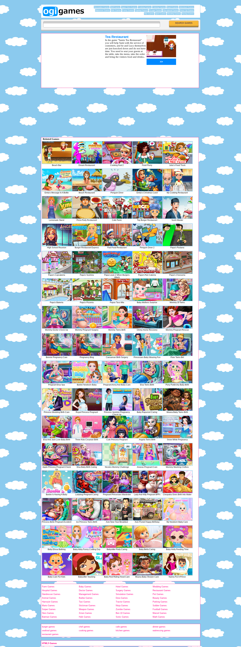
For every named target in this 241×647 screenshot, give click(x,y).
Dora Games (122, 598)
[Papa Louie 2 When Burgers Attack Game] (117, 262)
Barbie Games (85, 598)
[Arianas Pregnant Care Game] (147, 454)
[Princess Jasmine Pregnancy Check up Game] (117, 399)
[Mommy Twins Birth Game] (117, 317)
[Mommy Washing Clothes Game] (177, 454)
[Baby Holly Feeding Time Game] (177, 536)
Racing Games (188, 14)
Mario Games (48, 605)
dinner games (159, 626)
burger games (48, 626)
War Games (149, 14)
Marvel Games (160, 613)
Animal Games (49, 598)
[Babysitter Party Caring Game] (117, 536)
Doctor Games (86, 590)
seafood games (49, 630)
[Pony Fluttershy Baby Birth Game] (177, 372)
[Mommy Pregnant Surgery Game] (87, 317)
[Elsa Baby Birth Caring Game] (87, 454)
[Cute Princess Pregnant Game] (117, 427)
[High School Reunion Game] (57, 234)
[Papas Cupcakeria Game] (57, 262)
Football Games (160, 609)
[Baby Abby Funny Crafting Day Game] (87, 536)
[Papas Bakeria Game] (57, 289)
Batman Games (49, 617)
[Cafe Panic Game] (117, 207)
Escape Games (155, 10)
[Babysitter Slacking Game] (87, 564)
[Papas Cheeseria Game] (177, 262)
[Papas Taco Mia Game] (117, 289)
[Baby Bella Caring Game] (147, 536)
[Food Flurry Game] (147, 152)
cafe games (121, 626)
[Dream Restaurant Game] (87, 152)
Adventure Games (186, 7)
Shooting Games (174, 14)
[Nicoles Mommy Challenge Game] (117, 454)
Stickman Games (87, 605)
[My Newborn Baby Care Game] (177, 509)
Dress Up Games (187, 10)
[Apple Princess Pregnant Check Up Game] (57, 454)
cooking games (86, 630)
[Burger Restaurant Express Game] (87, 234)
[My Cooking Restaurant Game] (177, 180)
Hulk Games (85, 617)
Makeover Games (102, 10)
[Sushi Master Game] (177, 207)
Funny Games (128, 10)
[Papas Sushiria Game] (87, 262)
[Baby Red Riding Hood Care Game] (117, 564)
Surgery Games (123, 590)
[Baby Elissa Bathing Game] (57, 536)
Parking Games (160, 602)
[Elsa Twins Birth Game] (147, 372)
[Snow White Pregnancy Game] (177, 427)
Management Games (89, 594)
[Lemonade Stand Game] (57, 207)
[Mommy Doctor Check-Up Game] (57, 317)
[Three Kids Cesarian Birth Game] (87, 427)
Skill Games (115, 7)
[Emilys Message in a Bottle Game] (57, 180)
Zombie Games (123, 609)
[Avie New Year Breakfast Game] (117, 509)
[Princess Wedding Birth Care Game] (57, 399)
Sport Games (160, 14)
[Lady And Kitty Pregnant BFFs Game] (147, 481)
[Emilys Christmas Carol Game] (147, 180)
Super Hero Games (129, 7)
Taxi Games (84, 602)
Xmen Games (85, 613)
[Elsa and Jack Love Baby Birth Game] (57, 427)
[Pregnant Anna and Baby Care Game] (117, 372)
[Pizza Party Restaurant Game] (87, 207)
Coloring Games (158, 7)
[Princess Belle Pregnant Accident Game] (57, 509)
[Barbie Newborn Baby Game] (87, 372)
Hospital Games (49, 590)
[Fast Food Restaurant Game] (117, 234)
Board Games (172, 7)
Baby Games (85, 586)
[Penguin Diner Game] (117, 180)
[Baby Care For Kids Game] (57, 564)
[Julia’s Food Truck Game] (177, 152)
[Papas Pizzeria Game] (87, 289)
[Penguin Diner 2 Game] (147, 234)
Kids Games (116, 10)
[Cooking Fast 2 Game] (117, 152)
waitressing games (161, 630)
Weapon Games (86, 609)
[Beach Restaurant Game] (87, 180)
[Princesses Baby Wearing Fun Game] (147, 344)
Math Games (159, 617)
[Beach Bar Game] (57, 152)
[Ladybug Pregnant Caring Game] (87, 481)
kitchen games (123, 630)
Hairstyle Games (50, 602)
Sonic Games (122, 617)
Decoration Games (101, 7)
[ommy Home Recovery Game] (147, 317)
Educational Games (170, 10)
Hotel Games (122, 586)
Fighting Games (141, 10)
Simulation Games (124, 594)
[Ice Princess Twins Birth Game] (87, 509)
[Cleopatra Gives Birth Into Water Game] (177, 481)
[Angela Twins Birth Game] (147, 427)
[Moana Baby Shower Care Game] (147, 564)
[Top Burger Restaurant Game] (147, 207)
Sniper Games (49, 609)
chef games (84, 626)
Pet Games (158, 594)
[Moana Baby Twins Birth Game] (177, 399)
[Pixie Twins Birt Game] (177, 344)
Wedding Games (160, 586)
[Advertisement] (68, 58)
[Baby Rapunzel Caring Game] (147, 399)
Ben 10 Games (123, 613)
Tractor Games (123, 602)
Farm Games (48, 586)
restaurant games (50, 634)
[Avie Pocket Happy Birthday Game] (147, 509)
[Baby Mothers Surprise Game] (147, 289)
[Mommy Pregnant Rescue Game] (177, 317)
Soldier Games (160, 605)
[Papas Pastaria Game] (177, 234)
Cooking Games (144, 7)
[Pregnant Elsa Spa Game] (57, 372)
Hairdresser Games (51, 594)
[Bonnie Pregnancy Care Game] (57, 344)
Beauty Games (160, 598)
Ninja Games (122, 605)
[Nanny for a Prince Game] (177, 564)
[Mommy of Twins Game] (177, 289)
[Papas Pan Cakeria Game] (147, 262)
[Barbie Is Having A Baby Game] (57, 481)
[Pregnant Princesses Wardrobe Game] (117, 481)
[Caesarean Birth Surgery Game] (117, 344)
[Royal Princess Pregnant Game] (87, 399)
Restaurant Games (162, 590)
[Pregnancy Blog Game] (87, 344)
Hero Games (48, 613)
